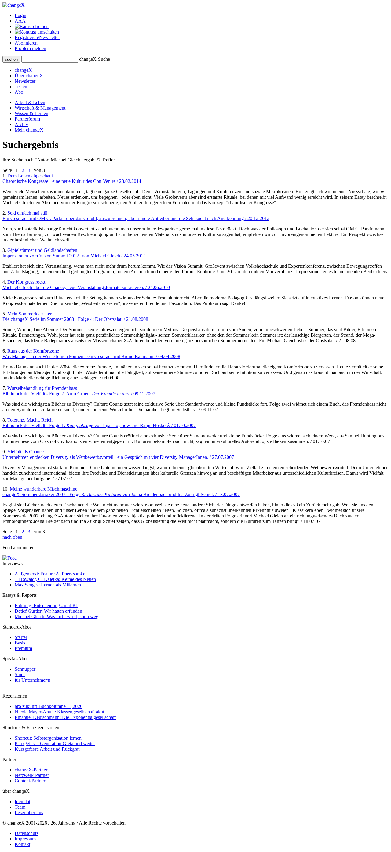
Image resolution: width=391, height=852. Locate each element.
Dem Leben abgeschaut (71, 178)
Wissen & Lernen (31, 113)
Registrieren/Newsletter (37, 37)
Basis (20, 642)
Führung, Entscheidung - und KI (46, 605)
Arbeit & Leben (30, 102)
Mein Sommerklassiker (75, 316)
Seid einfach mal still (135, 215)
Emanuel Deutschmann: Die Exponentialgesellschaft (65, 717)
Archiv (21, 124)
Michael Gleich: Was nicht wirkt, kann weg (56, 616)
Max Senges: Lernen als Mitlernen (48, 584)
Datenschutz (26, 833)
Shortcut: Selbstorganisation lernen (48, 738)
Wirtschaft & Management (40, 108)
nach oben (12, 537)
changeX (23, 70)
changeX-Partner (31, 769)
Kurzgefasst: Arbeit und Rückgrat (47, 749)
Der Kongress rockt (86, 284)
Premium (23, 648)
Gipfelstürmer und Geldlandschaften (74, 253)
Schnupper (25, 669)
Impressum (25, 838)
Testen (21, 86)
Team (20, 807)
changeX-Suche (94, 59)
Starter (21, 637)
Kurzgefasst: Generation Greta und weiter (55, 743)
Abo (19, 92)
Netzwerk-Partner (32, 775)
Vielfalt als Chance (118, 454)
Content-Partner (30, 780)
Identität (22, 801)
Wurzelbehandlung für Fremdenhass (78, 391)
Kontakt (22, 844)
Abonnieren (26, 42)
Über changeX (29, 75)
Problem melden (30, 48)
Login (20, 15)
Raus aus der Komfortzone (91, 353)
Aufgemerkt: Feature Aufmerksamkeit (51, 573)
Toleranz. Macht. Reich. (99, 422)
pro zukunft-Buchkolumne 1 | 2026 (48, 706)
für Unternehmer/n (32, 680)
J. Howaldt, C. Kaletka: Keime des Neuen (55, 579)
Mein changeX (29, 129)
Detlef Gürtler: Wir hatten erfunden (48, 611)
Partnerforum (27, 118)
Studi (20, 674)
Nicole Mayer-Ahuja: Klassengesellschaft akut (59, 711)
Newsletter (25, 81)
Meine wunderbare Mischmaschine (121, 491)
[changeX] (13, 5)
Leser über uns (29, 812)
